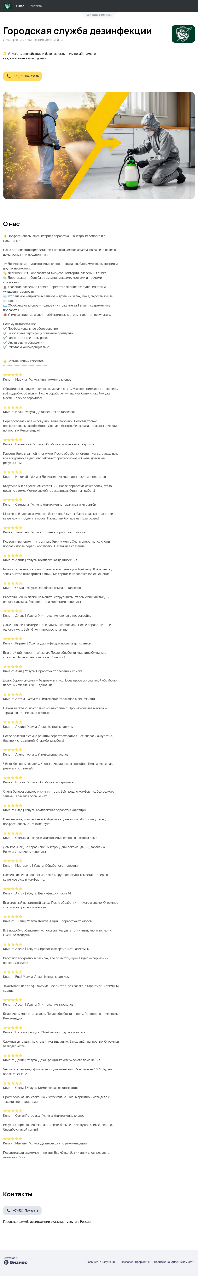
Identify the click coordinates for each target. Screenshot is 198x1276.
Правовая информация (135, 1261)
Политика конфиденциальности (174, 1261)
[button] (22, 76)
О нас (20, 6)
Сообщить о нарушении (101, 1261)
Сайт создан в (93, 15)
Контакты (35, 6)
